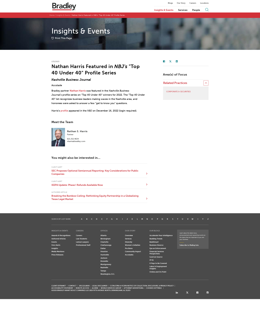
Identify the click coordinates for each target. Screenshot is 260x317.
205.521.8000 (84, 286)
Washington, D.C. (107, 274)
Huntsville (104, 255)
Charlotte (104, 242)
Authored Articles (58, 239)
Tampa (103, 271)
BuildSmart (154, 242)
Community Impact (133, 251)
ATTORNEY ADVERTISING (134, 288)
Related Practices (175, 83)
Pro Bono (129, 248)
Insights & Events (163, 10)
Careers (192, 3)
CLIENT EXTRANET (58, 286)
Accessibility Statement (62, 288)
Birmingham (105, 239)
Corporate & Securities (178, 92)
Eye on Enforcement (158, 248)
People (196, 10)
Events (54, 242)
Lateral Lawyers (82, 242)
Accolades (129, 255)
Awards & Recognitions (60, 235)
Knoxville (104, 261)
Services (182, 10)
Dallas (103, 248)
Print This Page (63, 38)
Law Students (81, 239)
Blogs (170, 3)
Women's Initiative (132, 245)
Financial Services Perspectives (157, 252)
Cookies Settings (154, 288)
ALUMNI (95, 288)
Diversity (128, 242)
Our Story (181, 3)
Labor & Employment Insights (158, 267)
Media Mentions (57, 251)
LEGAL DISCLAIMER (99, 286)
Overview (129, 235)
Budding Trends (156, 239)
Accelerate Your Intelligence (161, 235)
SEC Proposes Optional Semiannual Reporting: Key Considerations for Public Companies (94, 172)
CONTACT (72, 286)
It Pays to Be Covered (158, 263)
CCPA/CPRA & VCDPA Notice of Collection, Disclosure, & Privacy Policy (141, 286)
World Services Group (111, 288)
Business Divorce (156, 245)
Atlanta (103, 235)
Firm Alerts (55, 245)
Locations (204, 3)
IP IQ (152, 260)
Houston (104, 251)
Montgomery (105, 264)
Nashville (104, 267)
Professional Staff (83, 245)
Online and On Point (158, 272)
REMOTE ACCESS (82, 288)
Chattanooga (105, 245)
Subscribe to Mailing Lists (189, 245)
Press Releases (57, 255)
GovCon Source (156, 257)
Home (51, 15)
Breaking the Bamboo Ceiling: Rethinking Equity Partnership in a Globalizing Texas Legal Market (95, 197)
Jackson (103, 258)
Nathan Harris (78, 90)
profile (64, 110)
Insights (54, 248)
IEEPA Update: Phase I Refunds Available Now (77, 184)
